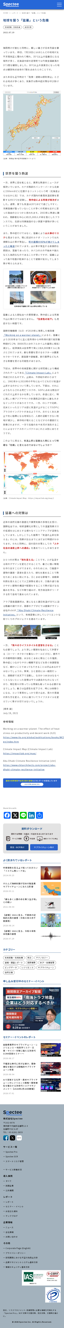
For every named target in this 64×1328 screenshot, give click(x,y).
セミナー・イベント (15, 1206)
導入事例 (8, 1175)
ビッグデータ (11, 967)
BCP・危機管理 (47, 962)
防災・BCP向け (17, 847)
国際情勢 (31, 962)
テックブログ (12, 1216)
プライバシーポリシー (16, 1253)
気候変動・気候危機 (14, 957)
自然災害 (9, 972)
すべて (8, 1181)
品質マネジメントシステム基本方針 (22, 1262)
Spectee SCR (12, 1156)
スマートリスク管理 (15, 1161)
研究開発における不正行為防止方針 (22, 1257)
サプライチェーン (46, 967)
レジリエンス (27, 967)
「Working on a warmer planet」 (22, 335)
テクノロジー (42, 957)
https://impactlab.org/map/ (19, 753)
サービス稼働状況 (14, 1169)
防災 (29, 957)
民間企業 (10, 1185)
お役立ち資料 (12, 1211)
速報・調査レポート (14, 962)
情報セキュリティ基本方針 (18, 1267)
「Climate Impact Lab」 (38, 372)
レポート (15, 13)
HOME (5, 13)
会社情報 (10, 1232)
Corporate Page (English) (18, 1248)
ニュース (10, 1227)
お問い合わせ (12, 1236)
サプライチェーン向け (44, 847)
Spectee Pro (12, 1151)
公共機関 (10, 1190)
